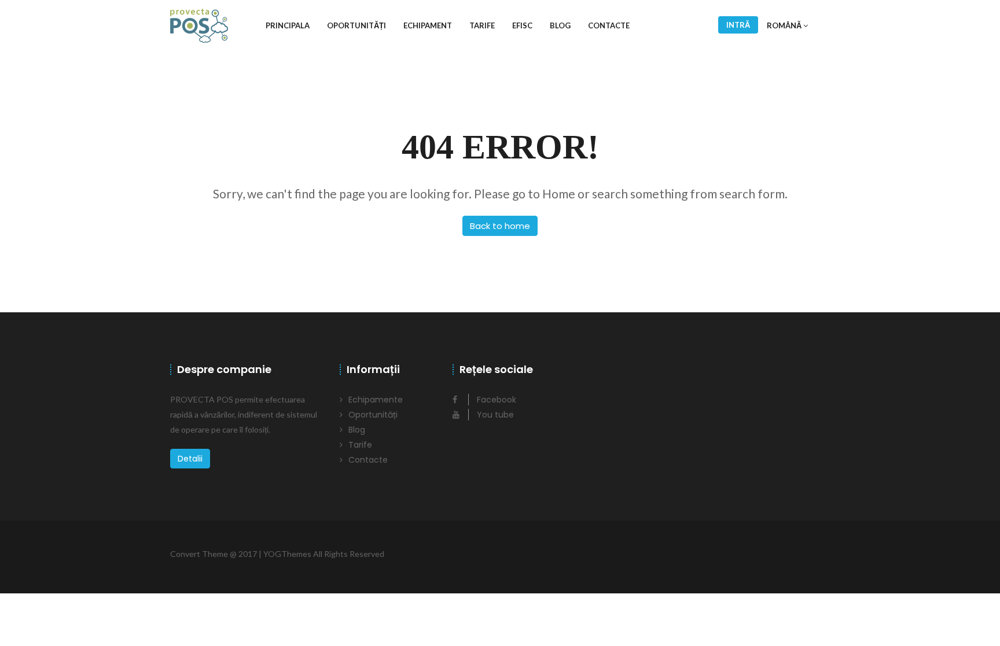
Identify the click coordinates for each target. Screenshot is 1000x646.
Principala (288, 25)
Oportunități (356, 25)
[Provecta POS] (199, 26)
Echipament (427, 25)
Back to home (500, 226)
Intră (738, 24)
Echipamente (375, 399)
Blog (560, 25)
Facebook (495, 399)
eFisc (522, 25)
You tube (494, 414)
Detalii (190, 458)
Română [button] (785, 25)
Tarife (482, 25)
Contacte (609, 25)
